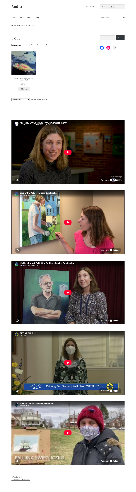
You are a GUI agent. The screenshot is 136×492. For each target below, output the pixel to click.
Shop (37, 17)
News (22, 17)
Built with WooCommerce (20, 480)
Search (120, 38)
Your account (90, 7)
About (29, 17)
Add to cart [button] (24, 89)
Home (13, 17)
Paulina (16, 6)
